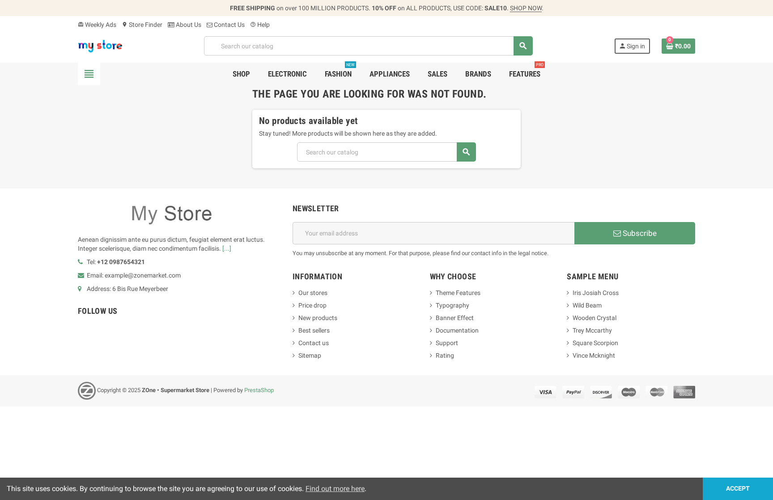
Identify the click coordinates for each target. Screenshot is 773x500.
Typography (452, 305)
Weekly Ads (97, 24)
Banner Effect (455, 317)
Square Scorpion (595, 342)
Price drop (312, 305)
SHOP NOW (526, 8)
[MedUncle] (100, 45)
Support (447, 342)
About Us (187, 24)
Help (260, 24)
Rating (445, 355)
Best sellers (314, 330)
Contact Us (228, 24)
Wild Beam (587, 305)
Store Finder (142, 24)
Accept (738, 488)
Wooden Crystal (594, 317)
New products (317, 317)
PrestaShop (259, 390)
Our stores (312, 292)
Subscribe (639, 233)
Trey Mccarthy (592, 330)
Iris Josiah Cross (596, 292)
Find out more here (335, 488)
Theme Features (458, 292)
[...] (226, 248)
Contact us (313, 342)
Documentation (457, 330)
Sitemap (309, 355)
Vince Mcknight (594, 355)
